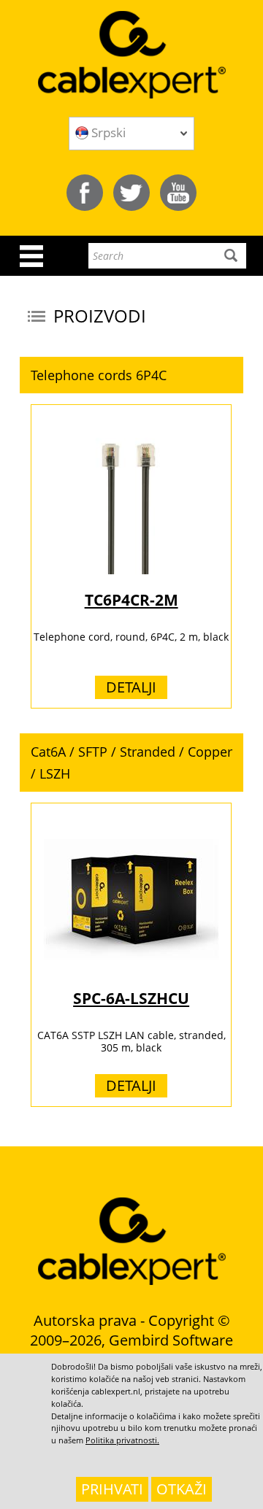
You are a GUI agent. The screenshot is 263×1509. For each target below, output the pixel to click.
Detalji (131, 687)
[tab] (131, 375)
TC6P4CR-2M (131, 600)
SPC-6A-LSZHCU (131, 998)
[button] (131, 375)
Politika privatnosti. (122, 1440)
